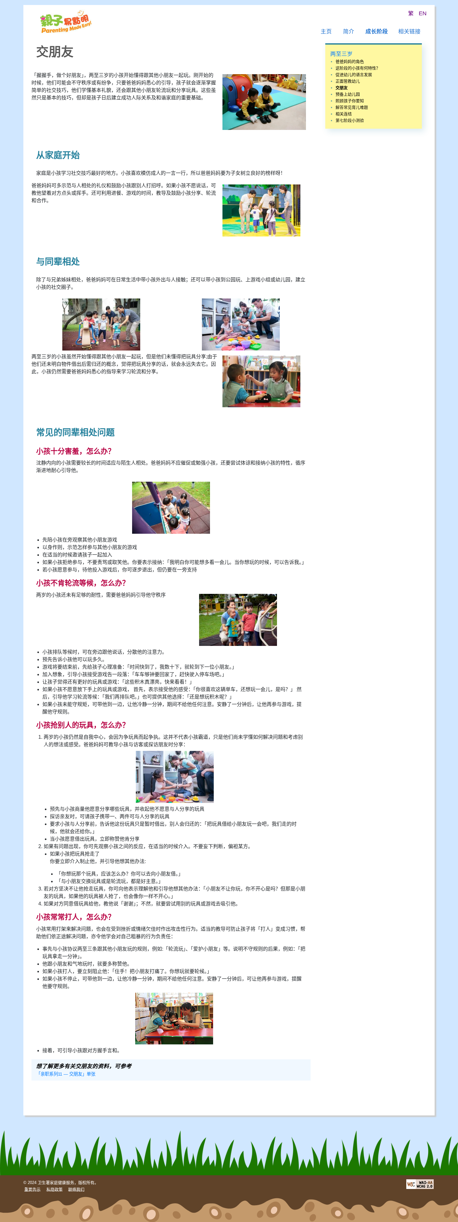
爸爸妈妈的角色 (350, 61)
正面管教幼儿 (348, 81)
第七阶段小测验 (350, 120)
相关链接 (409, 31)
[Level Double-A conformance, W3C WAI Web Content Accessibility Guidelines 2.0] (420, 1183)
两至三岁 (341, 54)
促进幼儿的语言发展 (354, 74)
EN (423, 13)
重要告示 (32, 1189)
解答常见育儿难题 (352, 107)
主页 (326, 31)
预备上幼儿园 (348, 94)
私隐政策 (54, 1189)
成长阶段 (376, 31)
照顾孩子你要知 (350, 100)
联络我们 (76, 1189)
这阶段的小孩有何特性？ (358, 68)
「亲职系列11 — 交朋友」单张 (65, 1074)
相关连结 (344, 114)
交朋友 (342, 87)
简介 (348, 31)
